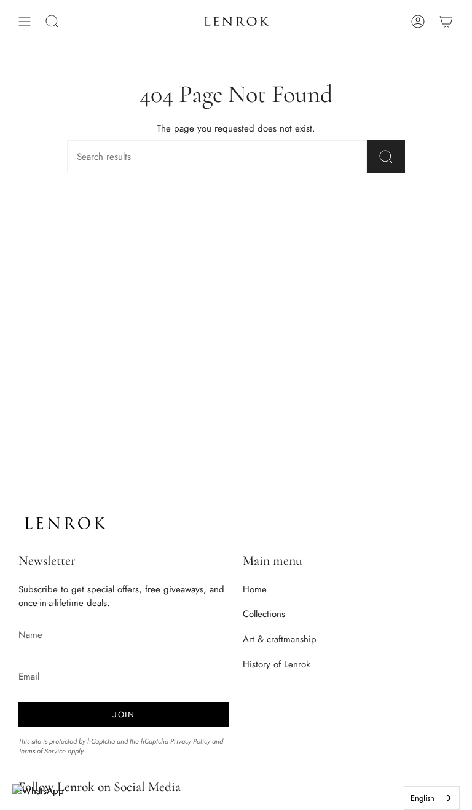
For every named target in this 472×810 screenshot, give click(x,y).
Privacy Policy (190, 741)
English (423, 798)
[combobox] (432, 798)
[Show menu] (24, 21)
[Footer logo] (64, 523)
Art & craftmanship (280, 639)
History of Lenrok (276, 664)
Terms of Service (42, 751)
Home (255, 589)
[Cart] (446, 21)
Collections (264, 614)
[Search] (386, 156)
